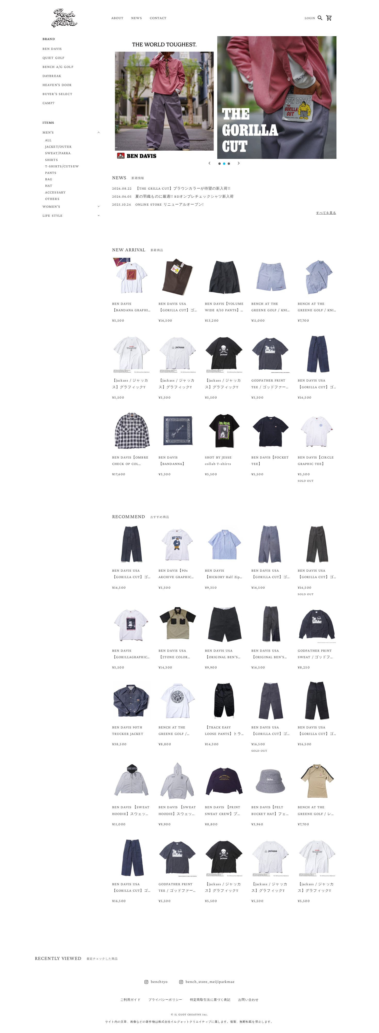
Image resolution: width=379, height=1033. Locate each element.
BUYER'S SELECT (57, 94)
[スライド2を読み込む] (224, 164)
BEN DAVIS (52, 48)
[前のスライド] (209, 163)
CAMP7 (49, 103)
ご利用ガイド (130, 999)
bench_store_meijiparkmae (210, 982)
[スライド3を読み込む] (229, 164)
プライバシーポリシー (165, 999)
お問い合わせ (248, 999)
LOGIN (310, 18)
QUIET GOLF (53, 58)
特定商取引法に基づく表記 (210, 999)
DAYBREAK (52, 76)
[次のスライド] (238, 163)
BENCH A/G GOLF (58, 67)
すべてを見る (326, 213)
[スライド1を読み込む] (219, 164)
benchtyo (159, 982)
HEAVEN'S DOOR (57, 85)
